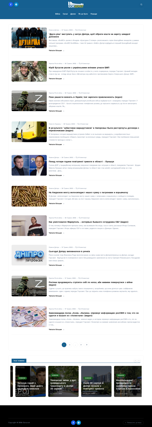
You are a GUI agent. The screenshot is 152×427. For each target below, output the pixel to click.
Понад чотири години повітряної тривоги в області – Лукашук (81, 162)
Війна (57, 14)
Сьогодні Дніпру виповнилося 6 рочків (69, 252)
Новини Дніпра (54, 30)
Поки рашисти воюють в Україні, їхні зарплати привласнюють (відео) (85, 97)
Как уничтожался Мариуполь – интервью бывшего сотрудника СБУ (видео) (88, 222)
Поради (94, 14)
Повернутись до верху (134, 422)
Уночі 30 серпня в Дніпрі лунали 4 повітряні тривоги (89, 386)
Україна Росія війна (55, 63)
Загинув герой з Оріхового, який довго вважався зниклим (26, 386)
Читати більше (55, 50)
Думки (73, 14)
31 (81, 345)
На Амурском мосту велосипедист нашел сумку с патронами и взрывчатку (88, 193)
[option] (27, 381)
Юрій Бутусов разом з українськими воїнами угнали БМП (79, 68)
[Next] (138, 360)
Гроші (65, 14)
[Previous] (135, 360)
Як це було (83, 14)
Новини (18, 378)
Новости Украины (55, 124)
